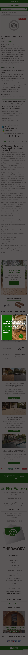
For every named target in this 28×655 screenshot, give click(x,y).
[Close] (26, 315)
